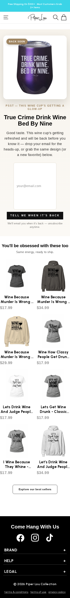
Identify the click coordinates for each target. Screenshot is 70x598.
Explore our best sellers (35, 489)
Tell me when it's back (35, 215)
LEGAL (35, 571)
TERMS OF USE (38, 592)
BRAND (35, 550)
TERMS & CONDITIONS (16, 592)
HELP (35, 560)
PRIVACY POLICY (57, 592)
